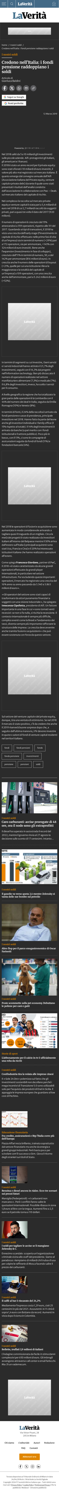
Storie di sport (10, 1053)
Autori (37, 1443)
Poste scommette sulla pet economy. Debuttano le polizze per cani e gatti (28, 1004)
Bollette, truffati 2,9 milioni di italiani (22, 1349)
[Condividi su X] (12, 88)
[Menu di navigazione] (4, 4)
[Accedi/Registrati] (54, 4)
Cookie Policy (28, 1485)
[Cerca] (12, 4)
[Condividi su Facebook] (5, 88)
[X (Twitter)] (26, 1466)
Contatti (34, 1448)
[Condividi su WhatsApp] (19, 88)
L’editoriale (23, 1443)
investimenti (32, 756)
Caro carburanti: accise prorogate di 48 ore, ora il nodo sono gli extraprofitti (29, 823)
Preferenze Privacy (42, 1485)
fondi (6, 748)
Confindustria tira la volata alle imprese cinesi (27, 1074)
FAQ (23, 1448)
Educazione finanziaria (15, 1132)
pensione (8, 764)
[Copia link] (33, 88)
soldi (38, 764)
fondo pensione (11, 756)
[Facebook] (20, 1466)
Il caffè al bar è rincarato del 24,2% (21, 1300)
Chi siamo (9, 1443)
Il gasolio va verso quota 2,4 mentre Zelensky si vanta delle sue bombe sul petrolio (28, 895)
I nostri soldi (16, 45)
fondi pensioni (23, 748)
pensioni (24, 764)
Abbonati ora (29, 1457)
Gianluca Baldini (11, 80)
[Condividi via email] (26, 88)
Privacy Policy (16, 1485)
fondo (40, 748)
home (4, 45)
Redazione (49, 1443)
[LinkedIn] (38, 1466)
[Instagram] (32, 1466)
